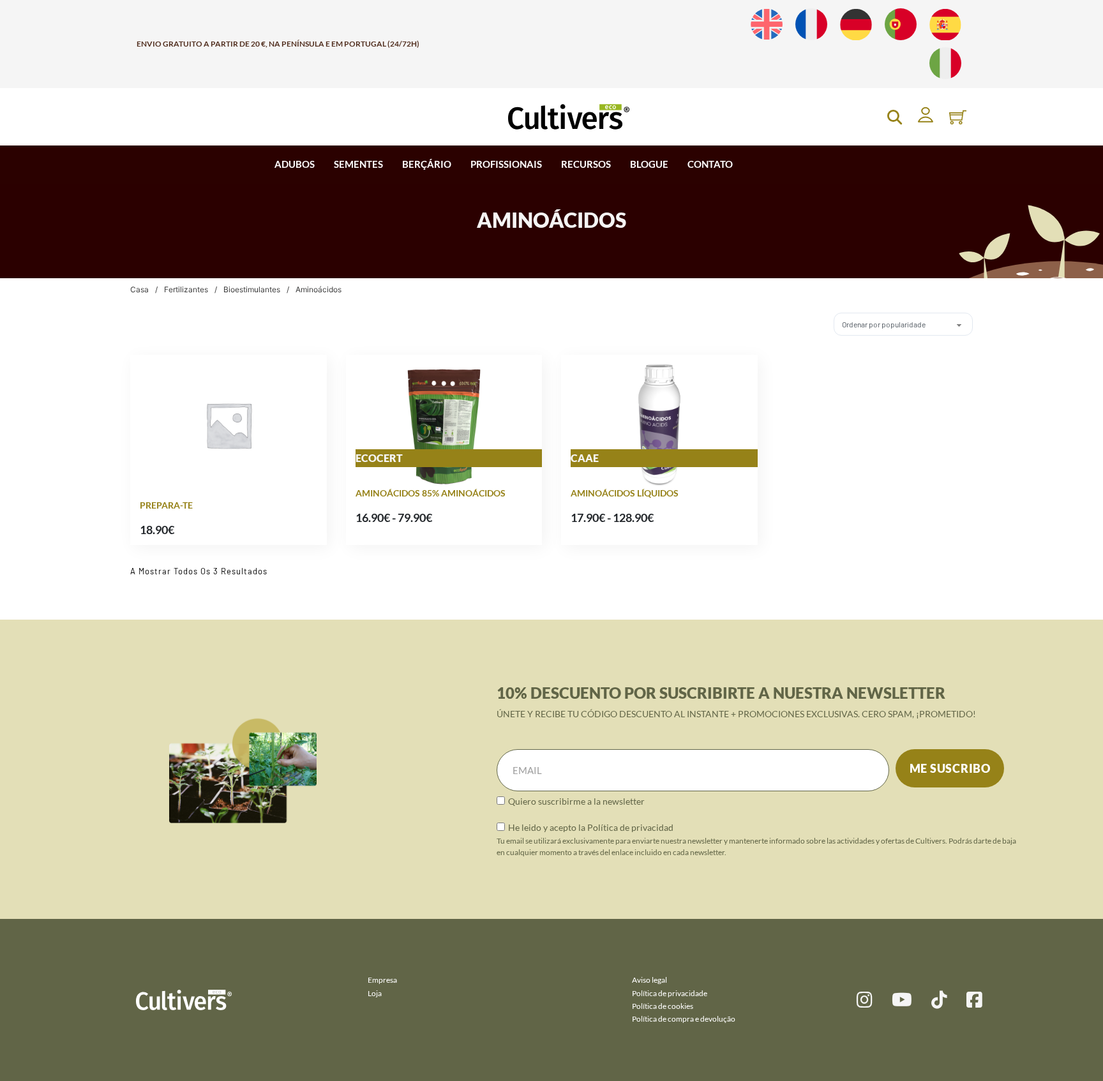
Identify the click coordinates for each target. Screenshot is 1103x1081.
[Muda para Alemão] (856, 24)
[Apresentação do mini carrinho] (957, 117)
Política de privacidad (630, 827)
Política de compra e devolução (683, 1019)
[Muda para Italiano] (945, 63)
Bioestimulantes (251, 289)
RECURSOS (586, 164)
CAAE (585, 458)
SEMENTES (358, 164)
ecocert (379, 458)
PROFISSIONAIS (506, 164)
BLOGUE (649, 164)
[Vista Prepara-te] (228, 424)
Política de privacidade (669, 993)
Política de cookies (662, 1006)
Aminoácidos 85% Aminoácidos (431, 493)
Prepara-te (166, 505)
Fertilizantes (186, 289)
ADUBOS (294, 164)
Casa (139, 289)
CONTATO (710, 164)
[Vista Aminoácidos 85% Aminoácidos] (444, 424)
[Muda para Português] (900, 24)
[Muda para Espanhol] (945, 24)
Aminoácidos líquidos (625, 493)
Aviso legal (649, 980)
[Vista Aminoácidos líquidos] (659, 424)
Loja (375, 993)
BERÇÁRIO (426, 164)
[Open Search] (894, 117)
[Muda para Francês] (811, 24)
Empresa (382, 980)
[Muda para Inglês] (766, 24)
